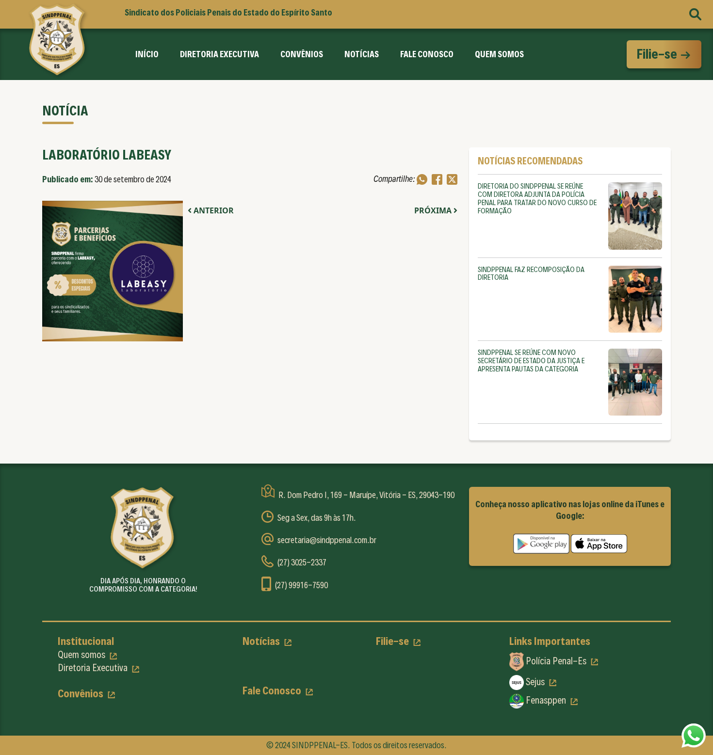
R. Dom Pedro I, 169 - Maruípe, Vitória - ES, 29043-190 (366, 494)
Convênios (301, 54)
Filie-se (658, 54)
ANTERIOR (213, 210)
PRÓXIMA (434, 210)
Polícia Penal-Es (556, 661)
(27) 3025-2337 (301, 562)
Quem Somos (499, 54)
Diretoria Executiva (219, 54)
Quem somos (82, 654)
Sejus (535, 681)
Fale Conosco (427, 54)
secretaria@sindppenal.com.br (326, 540)
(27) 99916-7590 (301, 585)
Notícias (361, 54)
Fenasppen (546, 700)
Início (147, 54)
